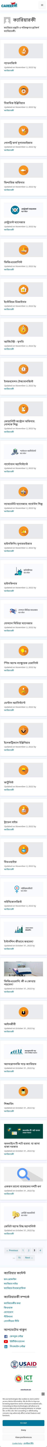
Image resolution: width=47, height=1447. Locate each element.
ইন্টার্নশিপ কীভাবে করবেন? (18, 942)
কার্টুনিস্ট (8, 782)
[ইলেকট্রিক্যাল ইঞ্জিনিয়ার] (23, 737)
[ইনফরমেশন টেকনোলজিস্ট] (23, 375)
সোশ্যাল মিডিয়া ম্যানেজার (18, 623)
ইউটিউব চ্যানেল (17, 1341)
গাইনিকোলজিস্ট (13, 902)
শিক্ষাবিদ (8, 1104)
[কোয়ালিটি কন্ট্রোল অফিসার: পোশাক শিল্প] (23, 415)
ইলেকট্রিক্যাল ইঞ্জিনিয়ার (17, 743)
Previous (12, 1250)
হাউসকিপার (10, 584)
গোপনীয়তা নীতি (29, 1444)
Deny (23, 1430)
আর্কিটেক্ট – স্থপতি (14, 342)
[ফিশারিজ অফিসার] (23, 177)
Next (29, 1257)
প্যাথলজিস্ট (10, 63)
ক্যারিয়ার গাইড (11, 1283)
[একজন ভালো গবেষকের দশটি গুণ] (23, 1180)
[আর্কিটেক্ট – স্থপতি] (23, 336)
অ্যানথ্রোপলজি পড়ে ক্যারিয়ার (20, 1064)
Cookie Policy (17, 1444)
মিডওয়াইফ (10, 862)
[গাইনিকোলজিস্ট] (23, 896)
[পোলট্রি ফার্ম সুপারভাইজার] (23, 137)
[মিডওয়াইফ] (23, 856)
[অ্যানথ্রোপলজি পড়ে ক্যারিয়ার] (23, 1058)
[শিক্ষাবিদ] (23, 1098)
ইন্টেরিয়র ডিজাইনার (15, 302)
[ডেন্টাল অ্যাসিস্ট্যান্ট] (23, 697)
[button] (43, 1394)
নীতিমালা (8, 1316)
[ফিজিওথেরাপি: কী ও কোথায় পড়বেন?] (23, 975)
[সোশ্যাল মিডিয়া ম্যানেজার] (23, 617)
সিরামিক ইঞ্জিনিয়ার (14, 103)
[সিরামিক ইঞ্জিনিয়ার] (23, 97)
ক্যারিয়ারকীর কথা (12, 1303)
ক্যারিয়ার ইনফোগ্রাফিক (15, 1288)
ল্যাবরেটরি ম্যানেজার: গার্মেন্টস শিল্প (23, 504)
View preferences (23, 1437)
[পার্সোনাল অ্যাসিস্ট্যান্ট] (23, 458)
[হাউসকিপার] (23, 577)
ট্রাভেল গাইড (10, 822)
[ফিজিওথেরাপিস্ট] (23, 256)
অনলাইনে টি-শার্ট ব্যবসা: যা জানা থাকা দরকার (22, 1145)
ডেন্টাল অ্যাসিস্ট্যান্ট (14, 703)
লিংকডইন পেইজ (17, 1346)
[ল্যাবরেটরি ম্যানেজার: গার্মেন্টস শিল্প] (23, 498)
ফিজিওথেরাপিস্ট (13, 262)
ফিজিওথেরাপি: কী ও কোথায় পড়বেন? (19, 983)
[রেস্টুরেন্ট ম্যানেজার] (23, 216)
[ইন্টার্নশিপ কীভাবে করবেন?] (23, 935)
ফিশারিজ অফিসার (14, 183)
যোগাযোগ (8, 1312)
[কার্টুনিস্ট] (23, 776)
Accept (23, 1423)
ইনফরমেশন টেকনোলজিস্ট (18, 381)
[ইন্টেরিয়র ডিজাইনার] (23, 296)
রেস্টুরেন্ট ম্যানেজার (14, 222)
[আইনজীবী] (23, 1018)
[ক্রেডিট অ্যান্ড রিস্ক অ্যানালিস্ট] (23, 1220)
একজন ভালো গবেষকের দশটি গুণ (22, 1186)
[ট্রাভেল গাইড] (23, 816)
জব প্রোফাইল (10, 1279)
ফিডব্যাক (8, 1307)
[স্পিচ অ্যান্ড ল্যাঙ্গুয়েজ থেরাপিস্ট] (23, 657)
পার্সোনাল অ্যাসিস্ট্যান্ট (16, 464)
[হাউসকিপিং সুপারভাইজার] (23, 538)
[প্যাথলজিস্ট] (23, 57)
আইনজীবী (10, 1024)
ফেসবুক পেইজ (16, 1336)
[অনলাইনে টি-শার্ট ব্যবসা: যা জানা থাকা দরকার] (23, 1138)
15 (20, 1257)
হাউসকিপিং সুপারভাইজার (18, 544)
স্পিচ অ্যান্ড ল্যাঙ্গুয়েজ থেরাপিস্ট (21, 663)
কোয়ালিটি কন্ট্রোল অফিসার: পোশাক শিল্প (19, 423)
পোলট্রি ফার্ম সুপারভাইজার (18, 143)
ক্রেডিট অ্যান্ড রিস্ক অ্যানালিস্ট (20, 1226)
